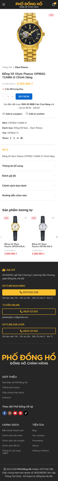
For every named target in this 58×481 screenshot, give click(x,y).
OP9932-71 (13, 133)
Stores (35, 445)
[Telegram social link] (21, 138)
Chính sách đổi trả (10, 445)
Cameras (6, 397)
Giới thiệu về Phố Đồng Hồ (14, 382)
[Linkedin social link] (18, 138)
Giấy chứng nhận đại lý (13, 392)
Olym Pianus (21, 67)
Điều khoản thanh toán (13, 430)
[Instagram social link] (10, 413)
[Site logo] (29, 4)
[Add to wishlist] (25, 218)
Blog (34, 430)
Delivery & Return (40, 450)
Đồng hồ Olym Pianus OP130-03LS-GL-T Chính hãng (42, 246)
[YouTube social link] (15, 413)
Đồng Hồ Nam (21, 128)
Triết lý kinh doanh (10, 387)
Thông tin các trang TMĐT (11, 451)
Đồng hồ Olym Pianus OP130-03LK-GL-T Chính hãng (14, 246)
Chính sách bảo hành (12, 435)
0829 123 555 (30, 311)
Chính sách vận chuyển (13, 440)
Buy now (24, 96)
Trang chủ (7, 67)
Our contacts (38, 435)
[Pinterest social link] (20, 413)
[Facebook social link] (10, 138)
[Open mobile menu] (4, 4)
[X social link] (14, 138)
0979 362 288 (30, 292)
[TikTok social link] (26, 413)
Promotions (37, 440)
